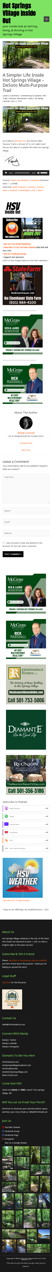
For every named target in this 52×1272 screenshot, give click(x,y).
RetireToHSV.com (10, 1075)
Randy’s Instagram (10, 1046)
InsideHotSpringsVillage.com (15, 1071)
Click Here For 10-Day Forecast (16, 900)
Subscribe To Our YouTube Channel (19, 247)
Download (34, 180)
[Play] (26, 119)
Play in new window (19, 180)
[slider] (44, 172)
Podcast (12, 98)
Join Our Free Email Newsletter (17, 244)
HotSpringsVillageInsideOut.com (16, 1065)
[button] (7, 1157)
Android (13, 190)
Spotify (31, 187)
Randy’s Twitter (9, 1040)
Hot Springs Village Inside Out (19, 13)
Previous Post (26, 443)
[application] (26, 172)
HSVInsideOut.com (10, 1061)
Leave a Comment (11, 95)
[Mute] (38, 172)
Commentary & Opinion (31, 95)
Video (30, 98)
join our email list (39, 960)
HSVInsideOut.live (10, 1068)
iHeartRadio (24, 190)
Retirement (22, 98)
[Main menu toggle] (46, 19)
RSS (34, 190)
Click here (6, 982)
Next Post (26, 450)
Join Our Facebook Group (15, 253)
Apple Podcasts (19, 187)
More (40, 190)
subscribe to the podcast (19, 960)
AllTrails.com (20, 140)
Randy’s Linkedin (9, 1043)
